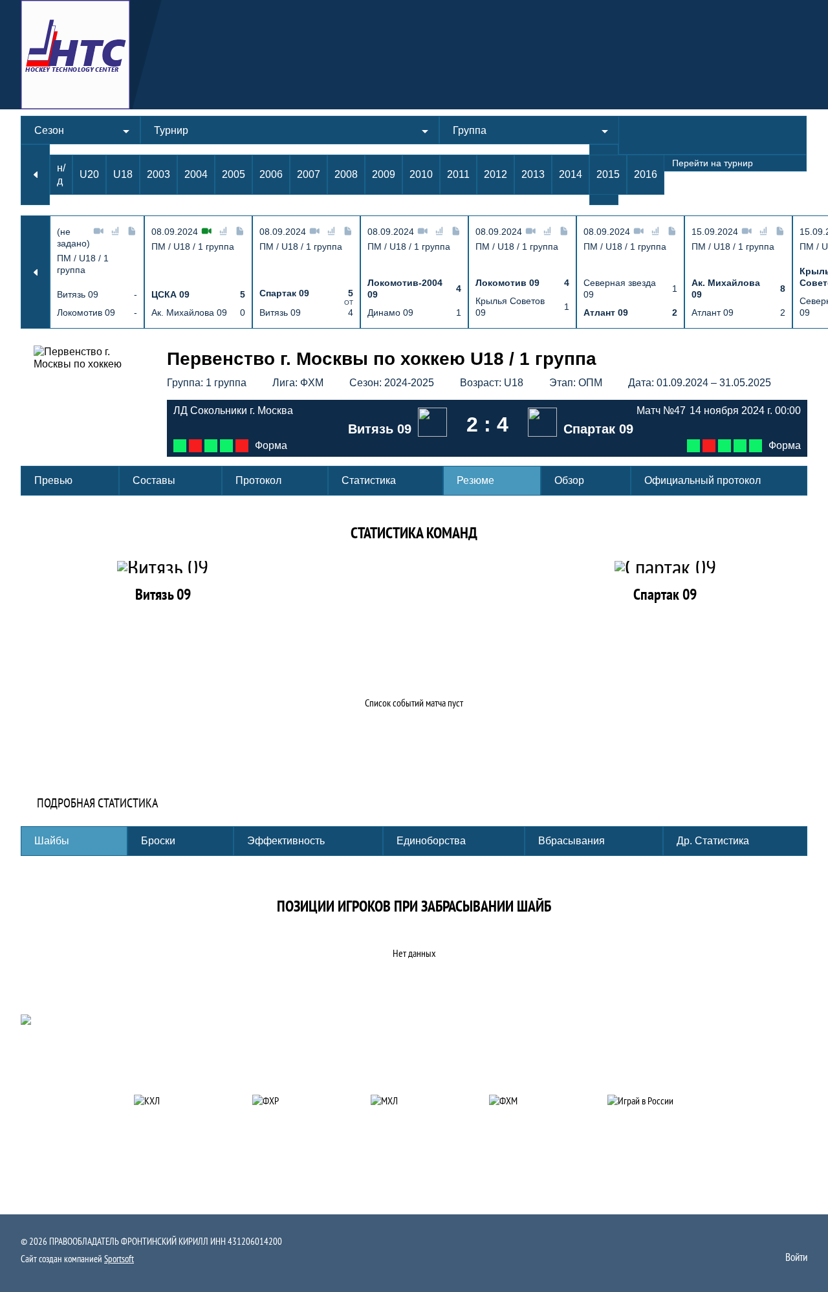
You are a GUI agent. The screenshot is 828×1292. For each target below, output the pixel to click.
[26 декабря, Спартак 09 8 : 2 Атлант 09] (755, 445)
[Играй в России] (651, 1101)
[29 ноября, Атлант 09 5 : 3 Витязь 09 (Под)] (241, 445)
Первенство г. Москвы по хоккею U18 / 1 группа (381, 359)
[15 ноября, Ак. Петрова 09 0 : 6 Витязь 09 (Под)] (210, 445)
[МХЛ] (414, 1101)
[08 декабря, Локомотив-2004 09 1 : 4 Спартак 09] (740, 445)
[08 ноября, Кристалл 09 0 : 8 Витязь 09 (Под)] (179, 445)
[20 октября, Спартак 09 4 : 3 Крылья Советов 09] (693, 445)
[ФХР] (296, 1101)
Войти (796, 1257)
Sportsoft (119, 1259)
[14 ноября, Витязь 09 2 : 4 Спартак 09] (724, 445)
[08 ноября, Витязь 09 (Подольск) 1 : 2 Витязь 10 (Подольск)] (195, 445)
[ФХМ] (532, 1101)
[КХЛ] (177, 1101)
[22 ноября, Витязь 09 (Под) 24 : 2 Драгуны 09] (226, 445)
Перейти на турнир (712, 163)
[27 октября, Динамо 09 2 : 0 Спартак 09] (709, 445)
